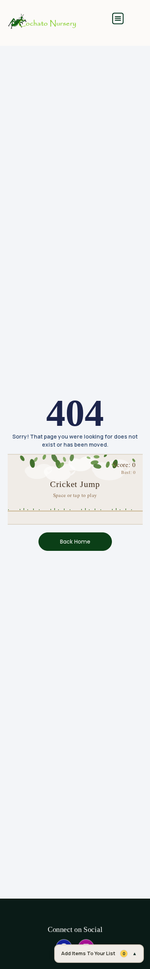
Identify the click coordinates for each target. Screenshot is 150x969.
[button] (118, 19)
